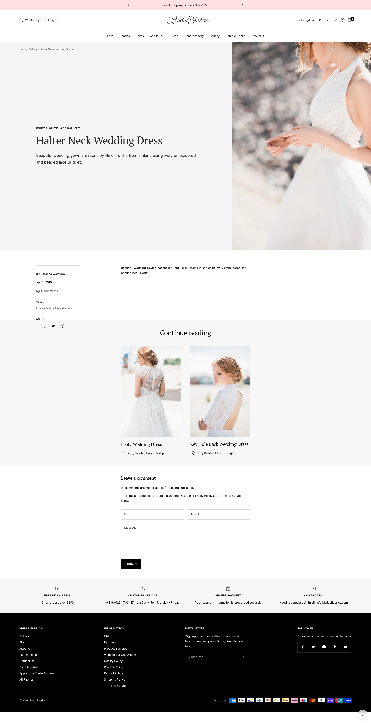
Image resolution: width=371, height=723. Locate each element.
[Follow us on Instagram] (324, 647)
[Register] (242, 657)
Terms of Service (230, 495)
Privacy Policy (202, 495)
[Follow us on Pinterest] (334, 647)
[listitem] (38, 326)
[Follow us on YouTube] (345, 647)
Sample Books (235, 36)
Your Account (28, 667)
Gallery (215, 36)
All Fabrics (26, 679)
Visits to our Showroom (120, 655)
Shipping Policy (114, 679)
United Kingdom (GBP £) (309, 20)
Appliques (157, 36)
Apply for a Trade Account (37, 673)
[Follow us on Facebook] (302, 647)
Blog (22, 642)
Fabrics (125, 36)
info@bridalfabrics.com (332, 602)
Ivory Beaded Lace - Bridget (146, 453)
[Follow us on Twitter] (313, 647)
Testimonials (28, 655)
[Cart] (350, 20)
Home (22, 49)
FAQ (106, 636)
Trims (140, 36)
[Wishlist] (342, 20)
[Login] (335, 20)
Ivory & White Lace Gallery (58, 128)
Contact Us (26, 661)
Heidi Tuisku (116, 155)
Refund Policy (113, 673)
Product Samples (115, 648)
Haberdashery (194, 36)
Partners (110, 642)
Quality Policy (113, 661)
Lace (110, 36)
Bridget (74, 162)
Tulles (174, 36)
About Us (257, 36)
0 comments (49, 291)
